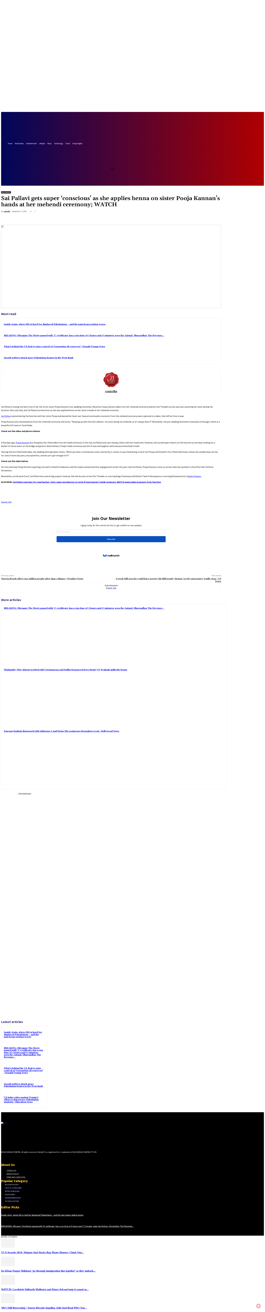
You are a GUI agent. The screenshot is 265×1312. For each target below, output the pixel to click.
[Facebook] (103, 163)
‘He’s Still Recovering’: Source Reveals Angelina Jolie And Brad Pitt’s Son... (44, 1307)
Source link (6, 502)
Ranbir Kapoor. (194, 476)
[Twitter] (108, 163)
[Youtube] (113, 163)
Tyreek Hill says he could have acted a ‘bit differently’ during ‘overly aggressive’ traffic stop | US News (168, 580)
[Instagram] (7, 1157)
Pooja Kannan (22, 442)
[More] (216, 218)
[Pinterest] (196, 218)
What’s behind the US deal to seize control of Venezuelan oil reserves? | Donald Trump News (54, 346)
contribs (7, 211)
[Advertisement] (24, 906)
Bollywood (6, 192)
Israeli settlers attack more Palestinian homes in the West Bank (38, 358)
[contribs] (111, 379)
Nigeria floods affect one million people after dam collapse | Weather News (42, 578)
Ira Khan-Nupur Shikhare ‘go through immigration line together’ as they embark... (48, 1270)
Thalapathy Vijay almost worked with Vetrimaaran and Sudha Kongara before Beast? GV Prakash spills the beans (65, 670)
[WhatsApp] (206, 218)
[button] (112, 168)
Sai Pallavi (6, 416)
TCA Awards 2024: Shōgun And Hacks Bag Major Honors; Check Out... (42, 1252)
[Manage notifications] (258, 1306)
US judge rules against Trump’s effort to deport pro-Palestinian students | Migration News (21, 1099)
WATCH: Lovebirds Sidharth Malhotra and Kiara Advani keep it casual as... (45, 1289)
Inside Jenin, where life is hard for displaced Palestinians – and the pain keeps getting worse (55, 324)
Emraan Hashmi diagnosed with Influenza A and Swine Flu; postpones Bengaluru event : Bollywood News (61, 731)
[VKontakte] (17, 1157)
